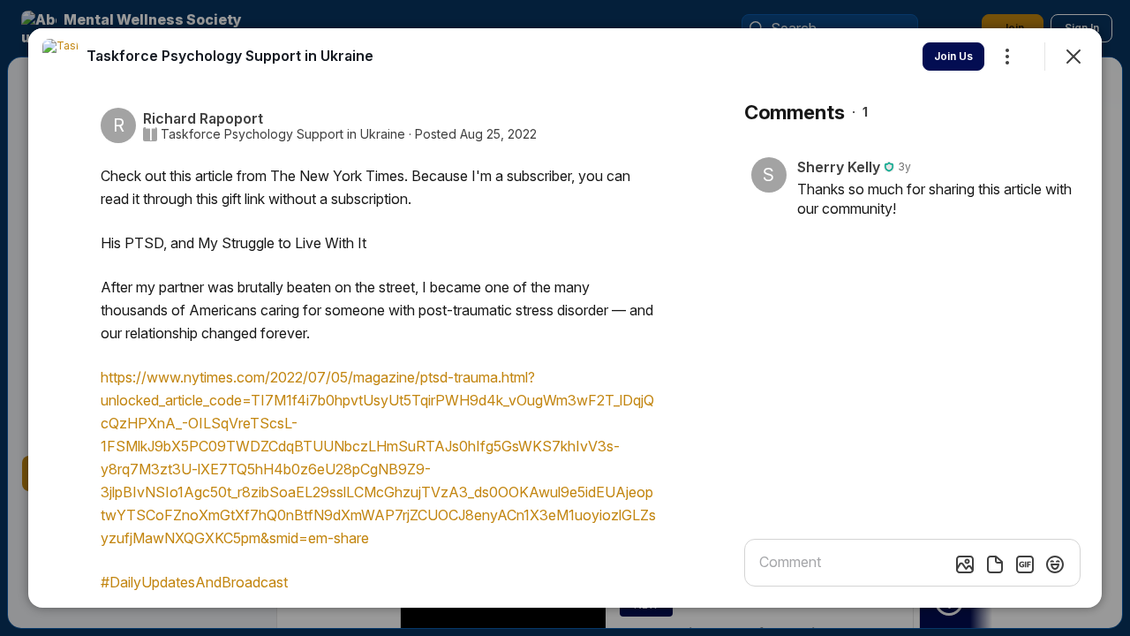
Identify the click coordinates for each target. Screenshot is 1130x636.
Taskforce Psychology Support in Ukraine (283, 134)
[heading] (230, 55)
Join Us (953, 56)
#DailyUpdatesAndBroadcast (194, 582)
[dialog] (565, 318)
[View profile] (60, 56)
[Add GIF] (1025, 564)
